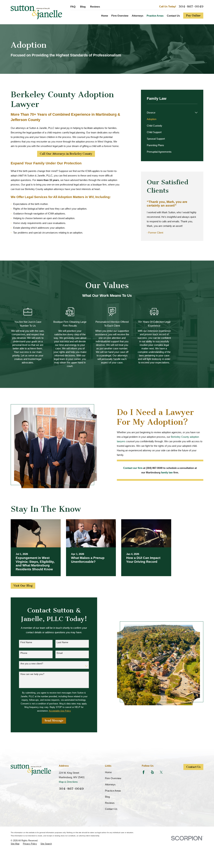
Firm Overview (113, 778)
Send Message (54, 720)
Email (60, 653)
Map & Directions (68, 781)
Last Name (62, 642)
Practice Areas (113, 790)
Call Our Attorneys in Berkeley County (66, 153)
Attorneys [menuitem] (137, 15)
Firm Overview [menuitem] (119, 15)
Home (108, 772)
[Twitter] (161, 772)
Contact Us (111, 808)
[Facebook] (143, 772)
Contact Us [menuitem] (173, 15)
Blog (83, 6)
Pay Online (193, 15)
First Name (26, 642)
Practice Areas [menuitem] (155, 15)
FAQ (73, 6)
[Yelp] (152, 772)
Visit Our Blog (23, 585)
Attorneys (110, 784)
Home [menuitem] (104, 15)
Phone (23, 653)
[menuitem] (170, 112)
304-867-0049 (191, 6)
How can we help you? (32, 674)
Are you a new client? (31, 663)
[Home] (36, 12)
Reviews (95, 6)
